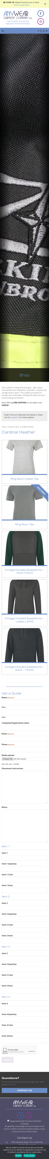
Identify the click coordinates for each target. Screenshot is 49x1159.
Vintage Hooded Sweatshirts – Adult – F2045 (24, 668)
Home (4, 427)
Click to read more (21, 5)
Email (8, 733)
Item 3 (5, 953)
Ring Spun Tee (24, 524)
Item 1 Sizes (7, 885)
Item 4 (5, 1003)
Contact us (24, 1090)
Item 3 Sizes (7, 985)
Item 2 (5, 903)
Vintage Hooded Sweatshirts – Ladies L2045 (24, 620)
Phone (8, 744)
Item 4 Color (7, 1025)
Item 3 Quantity (9, 964)
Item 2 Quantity (9, 914)
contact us (12, 1084)
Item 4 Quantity (9, 1014)
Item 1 (5, 853)
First (4, 707)
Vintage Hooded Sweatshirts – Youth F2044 (24, 571)
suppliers (15, 417)
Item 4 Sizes (7, 1036)
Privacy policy (29, 1155)
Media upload (8, 755)
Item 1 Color (7, 874)
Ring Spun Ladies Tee (24, 478)
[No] (46, 1152)
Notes (4, 807)
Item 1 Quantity (9, 864)
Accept (18, 1155)
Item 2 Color (7, 925)
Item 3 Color (7, 975)
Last (3, 717)
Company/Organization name (15, 723)
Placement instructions (12, 768)
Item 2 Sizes (7, 935)
